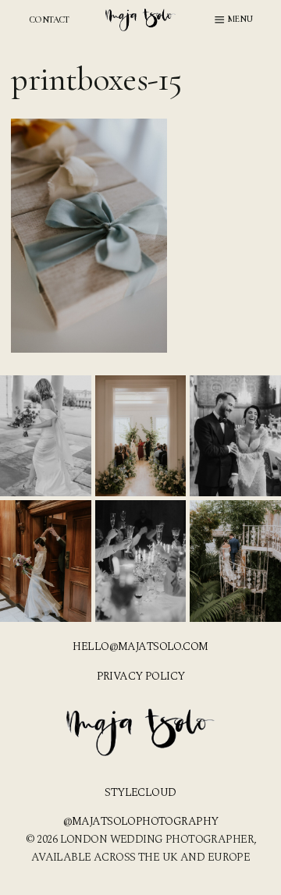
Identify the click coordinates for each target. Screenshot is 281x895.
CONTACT (49, 19)
